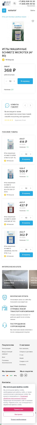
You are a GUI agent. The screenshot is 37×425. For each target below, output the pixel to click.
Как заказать (24, 348)
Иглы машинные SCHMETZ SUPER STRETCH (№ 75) (10, 155)
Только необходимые (18, 419)
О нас (21, 355)
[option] (18, 31)
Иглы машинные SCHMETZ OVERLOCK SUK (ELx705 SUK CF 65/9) (9, 187)
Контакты (23, 364)
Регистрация (6, 348)
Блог (3, 357)
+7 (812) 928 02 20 (27, 1)
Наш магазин (31, 6)
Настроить (18, 414)
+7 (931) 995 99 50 (27, 4)
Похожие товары (10, 132)
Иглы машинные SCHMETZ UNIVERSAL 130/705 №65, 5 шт (10, 249)
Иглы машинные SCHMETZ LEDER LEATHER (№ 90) (10, 219)
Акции (22, 358)
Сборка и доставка (26, 352)
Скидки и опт (24, 361)
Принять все (18, 409)
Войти (33, 10)
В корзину (25, 81)
